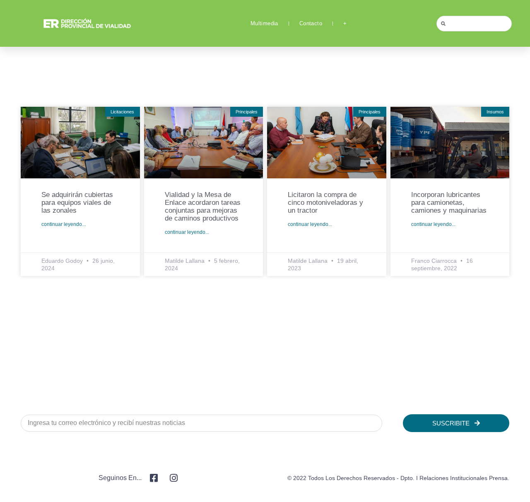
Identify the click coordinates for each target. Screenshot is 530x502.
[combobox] (474, 23)
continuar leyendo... (63, 224)
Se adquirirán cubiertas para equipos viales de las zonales (77, 202)
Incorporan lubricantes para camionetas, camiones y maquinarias (449, 202)
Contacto (310, 23)
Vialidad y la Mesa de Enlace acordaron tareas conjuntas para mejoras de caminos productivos (203, 206)
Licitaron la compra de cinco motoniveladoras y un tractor (325, 202)
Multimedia (264, 23)
